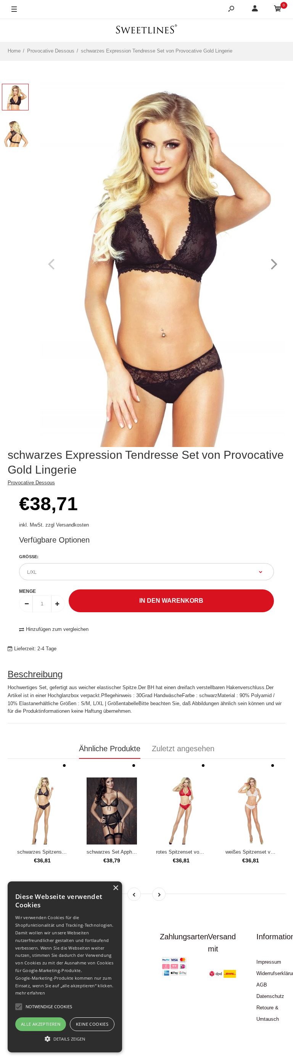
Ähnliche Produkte (109, 748)
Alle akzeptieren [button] (40, 1024)
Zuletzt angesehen (183, 748)
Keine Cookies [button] (92, 1024)
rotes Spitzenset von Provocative (193, 852)
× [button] (115, 888)
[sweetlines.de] (146, 30)
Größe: (29, 556)
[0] (278, 10)
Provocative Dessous (31, 482)
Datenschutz (270, 996)
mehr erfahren (30, 993)
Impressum (268, 962)
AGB (261, 985)
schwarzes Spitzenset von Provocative (60, 852)
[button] (64, 1038)
